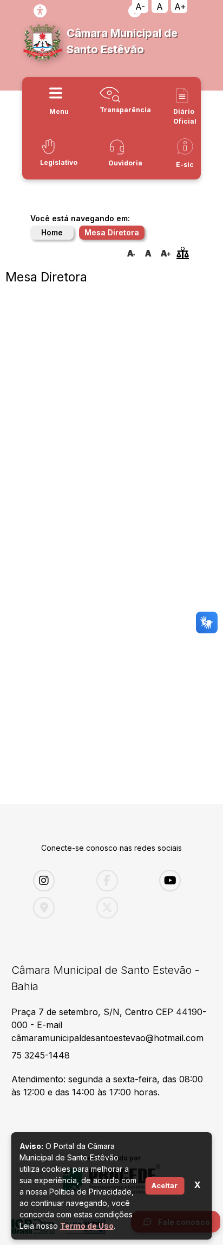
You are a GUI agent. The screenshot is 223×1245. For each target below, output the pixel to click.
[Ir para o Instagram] (57, 880)
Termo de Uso (87, 1225)
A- (140, 6)
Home (52, 232)
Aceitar (165, 1185)
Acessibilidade (40, 11)
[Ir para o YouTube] (183, 880)
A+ (180, 6)
